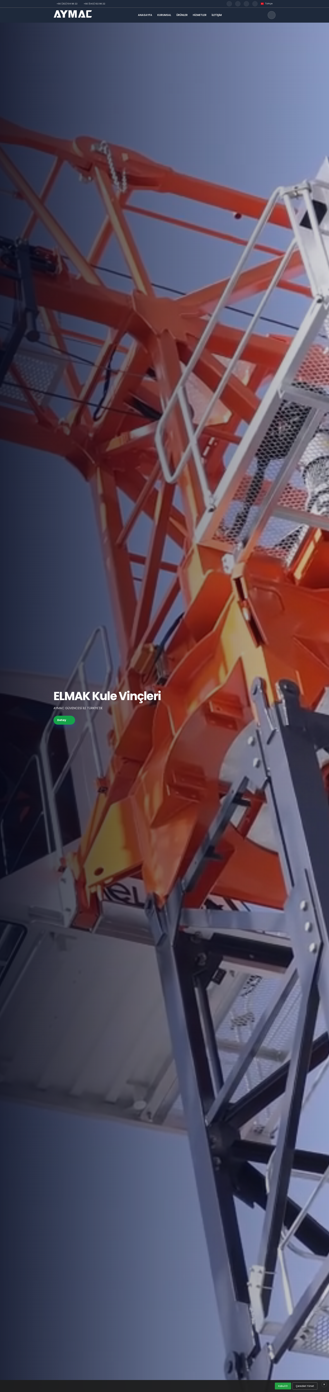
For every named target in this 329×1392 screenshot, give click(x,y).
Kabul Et (283, 1386)
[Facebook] (229, 4)
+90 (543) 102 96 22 (94, 3)
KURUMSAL (164, 15)
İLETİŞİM (217, 15)
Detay (61, 720)
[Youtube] (246, 4)
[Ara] (272, 15)
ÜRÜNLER (182, 15)
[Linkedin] (255, 4)
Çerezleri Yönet (305, 1386)
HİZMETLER (199, 15)
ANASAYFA (145, 15)
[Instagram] (238, 4)
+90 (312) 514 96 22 (67, 3)
